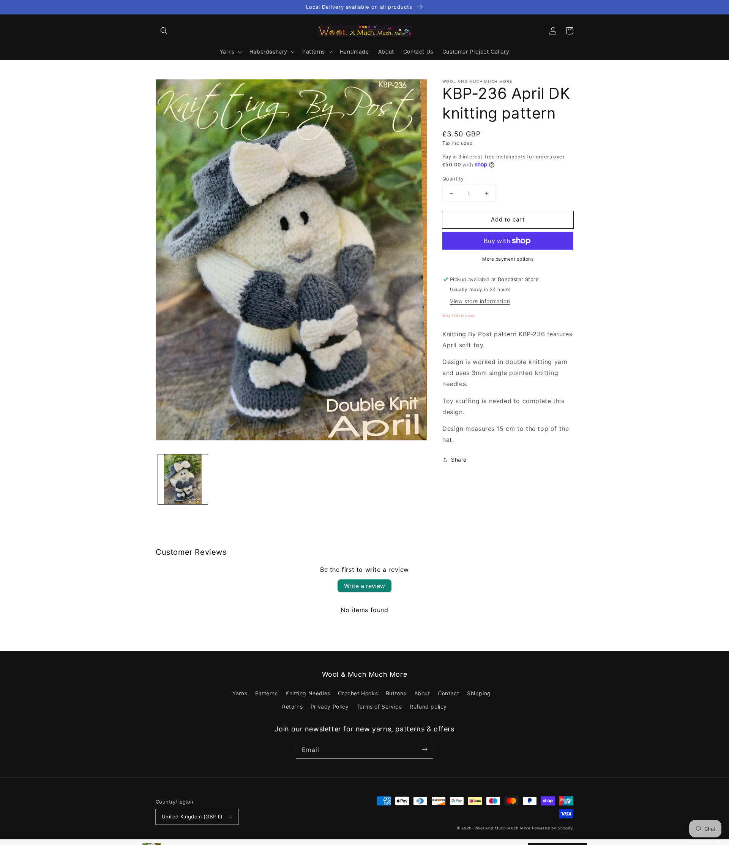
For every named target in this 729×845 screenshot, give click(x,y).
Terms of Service (379, 706)
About (422, 693)
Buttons (396, 693)
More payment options (507, 259)
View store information (480, 301)
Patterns (266, 693)
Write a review (364, 586)
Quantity (453, 179)
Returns (292, 706)
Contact (448, 693)
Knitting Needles (308, 693)
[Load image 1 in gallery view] (183, 479)
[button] (164, 30)
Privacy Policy (330, 706)
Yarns (239, 693)
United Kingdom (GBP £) (192, 816)
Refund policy (428, 706)
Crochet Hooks (358, 693)
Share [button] (459, 459)
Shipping (479, 693)
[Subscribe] (424, 749)
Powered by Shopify (552, 828)
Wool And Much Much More (503, 828)
